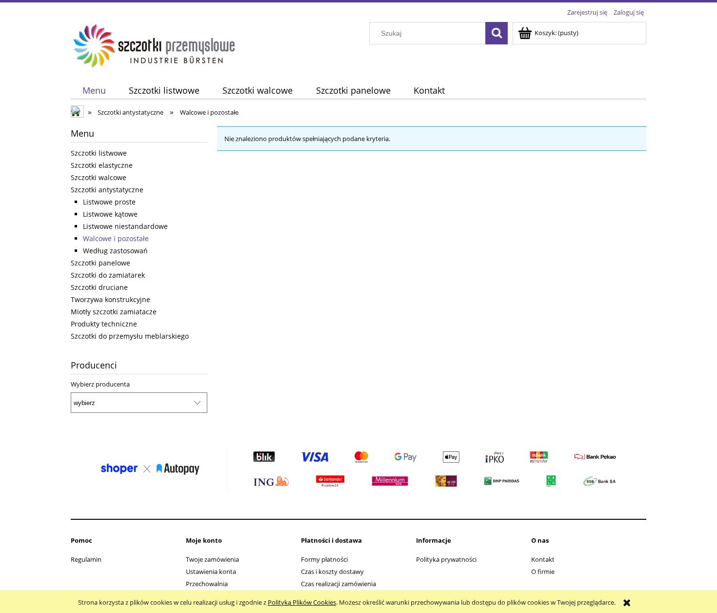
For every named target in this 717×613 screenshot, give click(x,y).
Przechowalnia (207, 583)
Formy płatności (324, 559)
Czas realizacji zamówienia (338, 583)
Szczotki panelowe (100, 262)
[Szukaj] (496, 33)
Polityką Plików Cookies (302, 602)
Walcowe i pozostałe (116, 238)
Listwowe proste (109, 201)
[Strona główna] (154, 44)
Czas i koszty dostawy (332, 571)
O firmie (543, 571)
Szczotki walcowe (98, 177)
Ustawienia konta (211, 571)
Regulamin (86, 559)
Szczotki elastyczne (102, 165)
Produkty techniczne (104, 323)
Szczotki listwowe (99, 153)
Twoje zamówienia (212, 559)
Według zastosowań (115, 250)
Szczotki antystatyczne (107, 189)
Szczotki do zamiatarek (108, 275)
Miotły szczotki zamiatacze (114, 311)
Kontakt (543, 559)
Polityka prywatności (446, 559)
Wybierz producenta (100, 384)
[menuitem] (94, 90)
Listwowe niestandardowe (125, 226)
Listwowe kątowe (110, 214)
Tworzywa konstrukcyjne (110, 299)
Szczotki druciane (99, 287)
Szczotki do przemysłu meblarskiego (130, 336)
